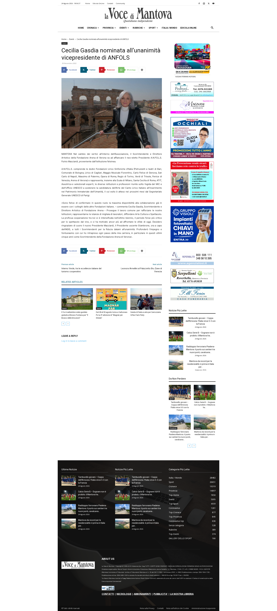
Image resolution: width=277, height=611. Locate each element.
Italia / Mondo (169, 28)
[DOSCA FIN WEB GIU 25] (192, 157)
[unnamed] (192, 264)
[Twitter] (208, 3)
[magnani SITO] (192, 112)
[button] (212, 28)
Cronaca (92, 28)
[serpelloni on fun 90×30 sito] (192, 282)
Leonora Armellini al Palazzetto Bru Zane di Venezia (141, 270)
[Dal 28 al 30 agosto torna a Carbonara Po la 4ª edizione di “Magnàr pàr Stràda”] (111, 299)
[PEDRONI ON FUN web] (192, 95)
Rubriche (138, 28)
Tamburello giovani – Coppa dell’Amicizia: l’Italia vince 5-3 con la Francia (201, 321)
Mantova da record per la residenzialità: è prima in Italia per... (200, 364)
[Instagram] (204, 3)
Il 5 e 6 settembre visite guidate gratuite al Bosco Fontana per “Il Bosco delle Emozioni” (74, 315)
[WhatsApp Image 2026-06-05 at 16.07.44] (192, 77)
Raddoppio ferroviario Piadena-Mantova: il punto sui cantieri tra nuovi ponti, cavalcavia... (200, 349)
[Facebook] (199, 3)
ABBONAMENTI (142, 594)
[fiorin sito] (192, 299)
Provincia (108, 28)
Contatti (110, 3)
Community (120, 3)
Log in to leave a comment (73, 341)
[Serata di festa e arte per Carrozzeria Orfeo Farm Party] (146, 299)
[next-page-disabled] (68, 323)
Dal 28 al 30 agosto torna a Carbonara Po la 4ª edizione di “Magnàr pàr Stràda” (111, 315)
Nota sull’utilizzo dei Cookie (177, 608)
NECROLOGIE (124, 594)
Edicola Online (188, 28)
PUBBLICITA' (161, 594)
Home (87, 3)
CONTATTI (108, 594)
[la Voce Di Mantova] (138, 15)
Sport (152, 28)
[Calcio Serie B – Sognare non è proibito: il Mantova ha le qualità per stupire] (176, 336)
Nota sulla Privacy (147, 608)
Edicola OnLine (98, 3)
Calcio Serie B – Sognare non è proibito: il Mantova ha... (204, 404)
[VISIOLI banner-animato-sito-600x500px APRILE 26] (192, 241)
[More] (142, 70)
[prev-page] (63, 323)
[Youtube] (213, 3)
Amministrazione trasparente (204, 608)
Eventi (123, 28)
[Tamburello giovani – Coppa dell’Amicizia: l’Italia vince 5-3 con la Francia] (176, 322)
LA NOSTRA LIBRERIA (182, 594)
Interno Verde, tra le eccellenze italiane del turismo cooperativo (81, 270)
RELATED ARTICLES (72, 281)
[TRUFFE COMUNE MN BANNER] (192, 201)
